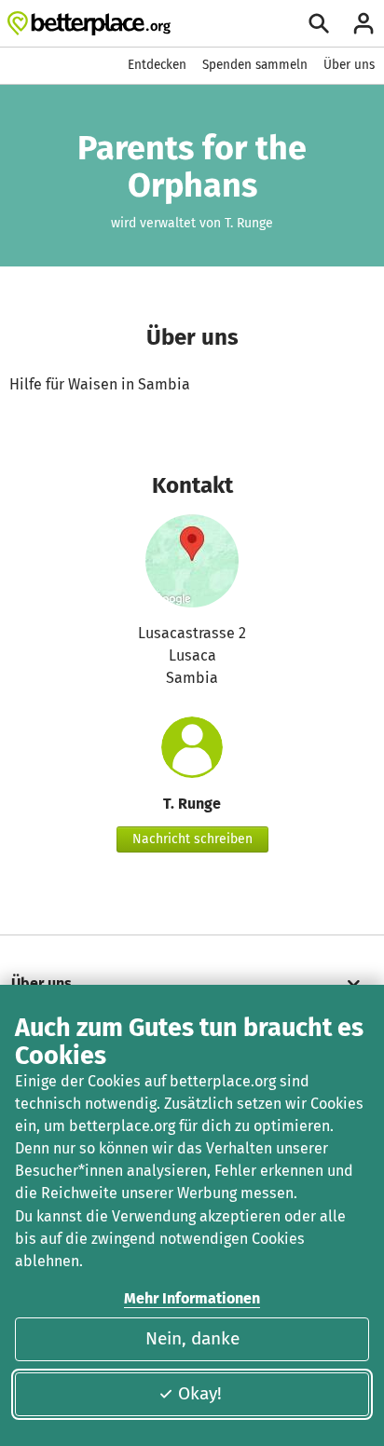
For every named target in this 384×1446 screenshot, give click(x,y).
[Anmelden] (363, 23)
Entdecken (157, 65)
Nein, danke (192, 1338)
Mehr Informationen (192, 1298)
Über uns (349, 65)
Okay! (200, 1393)
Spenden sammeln (255, 65)
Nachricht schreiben (192, 839)
